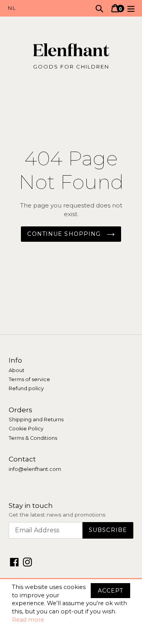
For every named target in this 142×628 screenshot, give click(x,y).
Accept (110, 590)
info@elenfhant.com (35, 469)
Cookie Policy (26, 429)
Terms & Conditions (33, 438)
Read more (28, 619)
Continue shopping (65, 233)
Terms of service (29, 379)
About (16, 370)
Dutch (39, 8)
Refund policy (26, 388)
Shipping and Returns (36, 419)
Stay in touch (31, 505)
